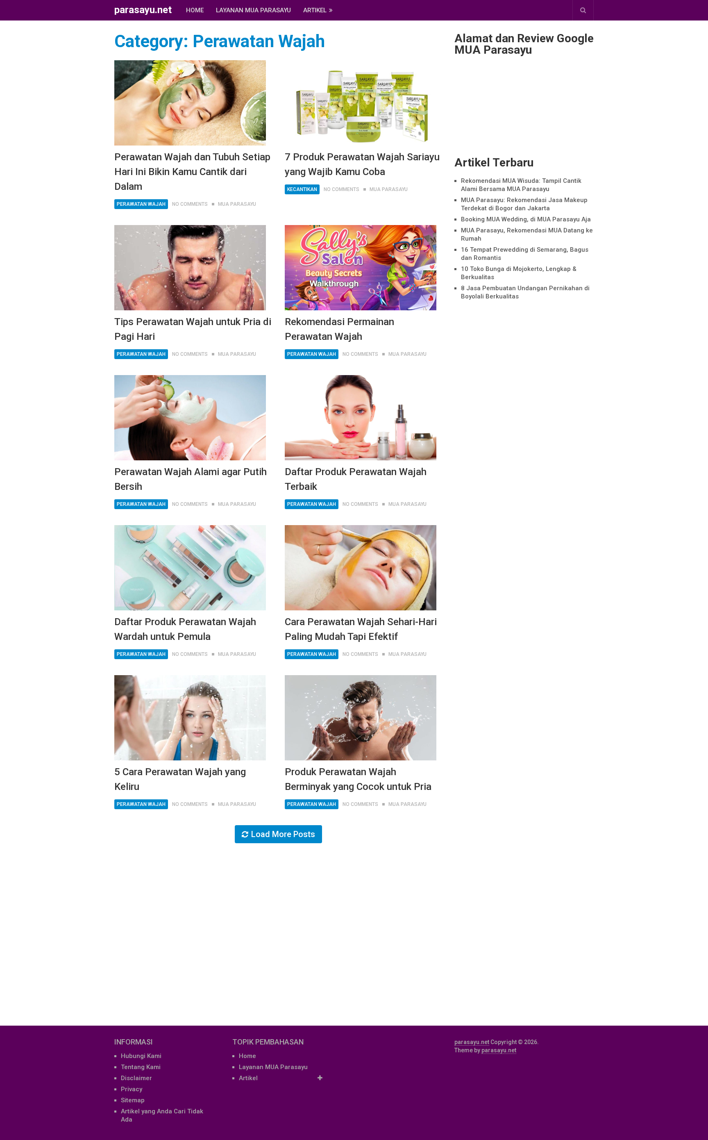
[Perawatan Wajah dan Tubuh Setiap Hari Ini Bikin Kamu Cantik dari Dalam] (190, 103)
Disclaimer (136, 1078)
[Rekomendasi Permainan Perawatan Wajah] (360, 267)
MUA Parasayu (237, 204)
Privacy (131, 1089)
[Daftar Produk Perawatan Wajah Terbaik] (360, 417)
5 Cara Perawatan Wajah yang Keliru (180, 779)
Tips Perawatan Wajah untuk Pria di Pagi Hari (192, 329)
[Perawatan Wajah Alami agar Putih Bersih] (190, 417)
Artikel (315, 10)
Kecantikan (302, 189)
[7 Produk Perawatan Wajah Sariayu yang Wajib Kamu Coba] (360, 103)
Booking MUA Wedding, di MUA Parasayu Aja (526, 219)
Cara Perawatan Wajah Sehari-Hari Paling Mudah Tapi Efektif (361, 629)
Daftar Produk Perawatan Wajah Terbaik (356, 479)
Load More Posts (283, 834)
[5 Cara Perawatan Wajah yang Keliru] (190, 717)
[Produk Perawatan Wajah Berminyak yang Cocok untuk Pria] (360, 717)
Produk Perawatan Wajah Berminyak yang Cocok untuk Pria (358, 779)
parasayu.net (143, 10)
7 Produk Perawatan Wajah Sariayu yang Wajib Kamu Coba (362, 164)
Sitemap (133, 1100)
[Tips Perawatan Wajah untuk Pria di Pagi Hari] (190, 267)
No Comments (190, 204)
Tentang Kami (141, 1067)
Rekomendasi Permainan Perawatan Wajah (339, 329)
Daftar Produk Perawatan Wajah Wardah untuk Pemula (185, 629)
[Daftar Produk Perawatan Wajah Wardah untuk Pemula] (190, 567)
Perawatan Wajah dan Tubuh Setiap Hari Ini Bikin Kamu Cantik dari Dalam (192, 171)
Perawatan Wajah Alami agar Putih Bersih (190, 479)
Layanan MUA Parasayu (253, 10)
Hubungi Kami (141, 1056)
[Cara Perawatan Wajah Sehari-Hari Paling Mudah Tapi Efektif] (360, 567)
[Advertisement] (524, 659)
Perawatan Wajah (141, 204)
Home (195, 10)
